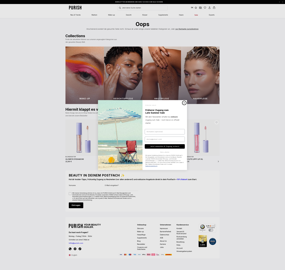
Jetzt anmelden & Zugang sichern (164, 146)
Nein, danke (164, 152)
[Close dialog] (184, 103)
